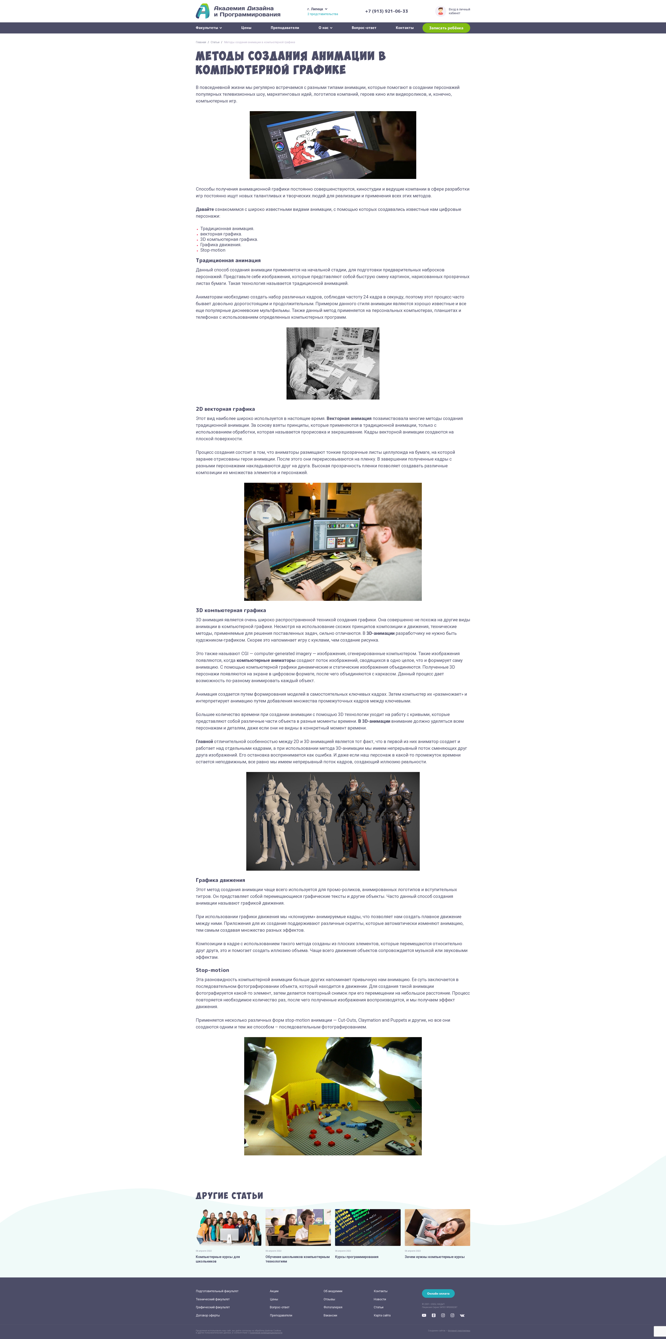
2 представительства (323, 14)
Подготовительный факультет (217, 1291)
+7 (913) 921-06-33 (386, 11)
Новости (380, 1299)
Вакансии (330, 1315)
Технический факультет (213, 1299)
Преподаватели (285, 27)
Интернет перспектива (459, 1330)
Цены (246, 27)
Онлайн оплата (438, 1293)
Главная (201, 42)
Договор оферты (208, 1315)
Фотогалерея (333, 1307)
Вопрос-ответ (364, 27)
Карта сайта (382, 1315)
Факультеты (207, 27)
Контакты (405, 27)
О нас (324, 27)
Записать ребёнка (446, 28)
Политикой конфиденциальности (266, 1333)
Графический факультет (213, 1307)
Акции (274, 1291)
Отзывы (329, 1299)
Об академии (333, 1291)
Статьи (215, 42)
